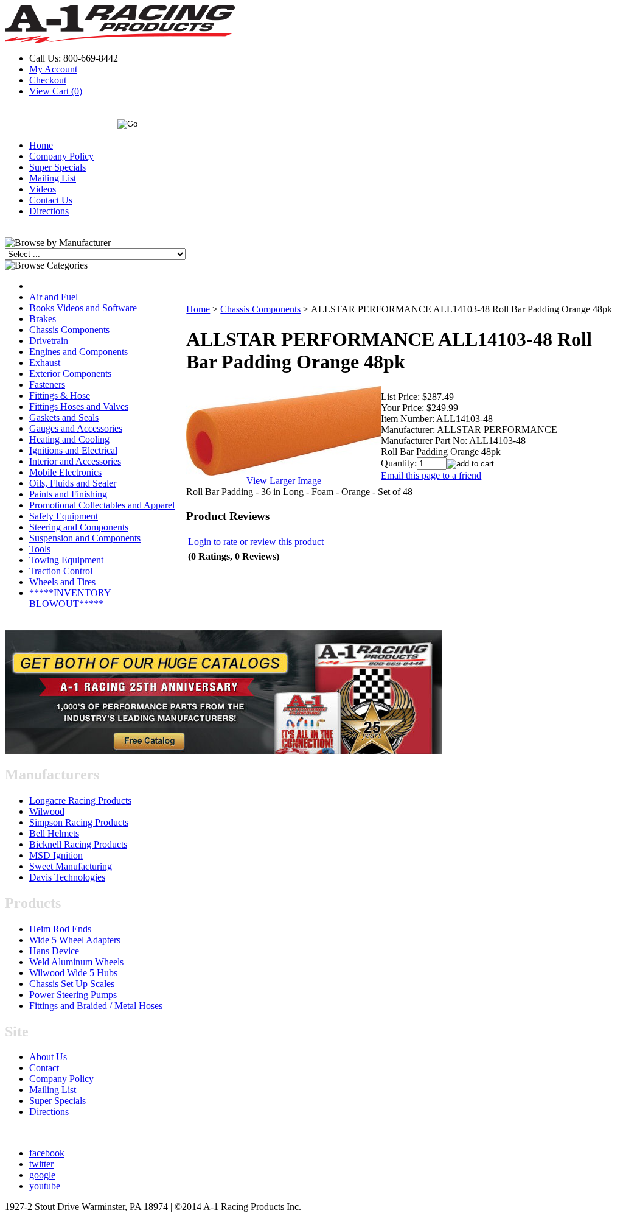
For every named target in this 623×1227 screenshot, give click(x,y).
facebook (46, 1153)
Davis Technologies (67, 877)
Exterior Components (70, 373)
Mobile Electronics (65, 472)
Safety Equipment (63, 516)
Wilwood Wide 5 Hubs (73, 973)
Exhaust (44, 362)
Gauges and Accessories (75, 428)
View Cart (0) (55, 91)
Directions (49, 211)
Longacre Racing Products (80, 800)
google (42, 1175)
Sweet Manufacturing (70, 866)
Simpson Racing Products (78, 822)
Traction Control (60, 571)
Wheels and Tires (62, 582)
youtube (44, 1186)
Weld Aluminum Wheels (76, 962)
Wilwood (46, 811)
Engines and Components (78, 351)
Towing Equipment (66, 560)
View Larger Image (283, 481)
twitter (41, 1164)
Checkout (47, 80)
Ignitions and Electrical (73, 450)
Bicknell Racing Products (78, 844)
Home (41, 145)
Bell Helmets (54, 833)
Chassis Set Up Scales (71, 984)
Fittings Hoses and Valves (78, 406)
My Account (53, 69)
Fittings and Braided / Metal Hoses (95, 1005)
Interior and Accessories (75, 461)
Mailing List (52, 178)
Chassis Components (69, 330)
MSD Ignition (56, 855)
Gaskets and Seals (64, 417)
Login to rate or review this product (256, 541)
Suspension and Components (85, 538)
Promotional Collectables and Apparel (102, 505)
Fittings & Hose (59, 395)
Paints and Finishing (68, 494)
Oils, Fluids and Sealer (72, 483)
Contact (44, 1068)
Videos (42, 189)
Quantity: (399, 463)
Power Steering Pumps (73, 995)
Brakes (42, 319)
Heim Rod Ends (60, 929)
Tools (39, 549)
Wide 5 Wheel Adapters (74, 940)
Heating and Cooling (69, 439)
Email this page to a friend (431, 475)
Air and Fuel (53, 297)
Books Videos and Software (83, 308)
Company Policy (61, 156)
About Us (48, 1057)
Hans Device (54, 951)
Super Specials (57, 167)
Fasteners (47, 384)
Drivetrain (48, 341)
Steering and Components (78, 527)
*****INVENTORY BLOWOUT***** (70, 598)
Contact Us (50, 200)
